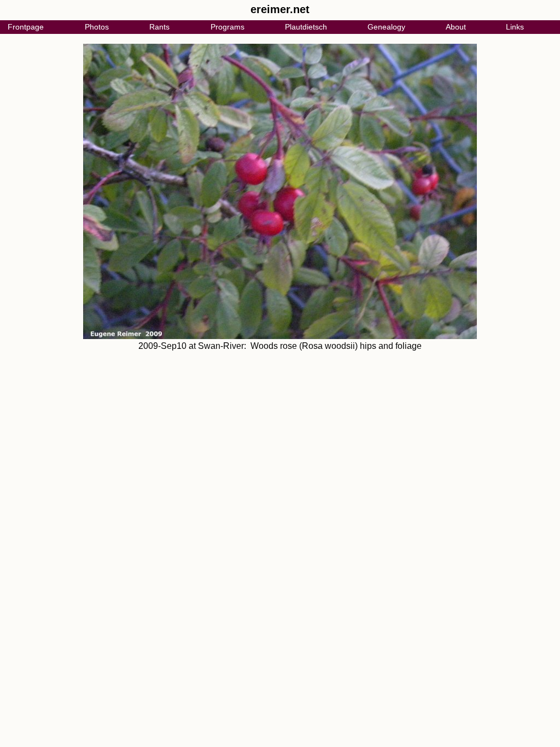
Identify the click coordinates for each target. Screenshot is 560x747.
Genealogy (386, 26)
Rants (159, 26)
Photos (97, 26)
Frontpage (26, 26)
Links (515, 26)
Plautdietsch (306, 26)
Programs (227, 26)
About (456, 26)
